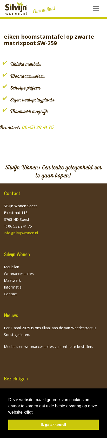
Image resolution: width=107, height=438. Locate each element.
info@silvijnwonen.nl (21, 232)
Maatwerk (12, 280)
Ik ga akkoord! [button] (53, 424)
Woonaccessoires (19, 273)
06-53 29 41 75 (38, 127)
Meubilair (11, 266)
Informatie (13, 287)
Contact (10, 293)
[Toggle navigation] (96, 8)
